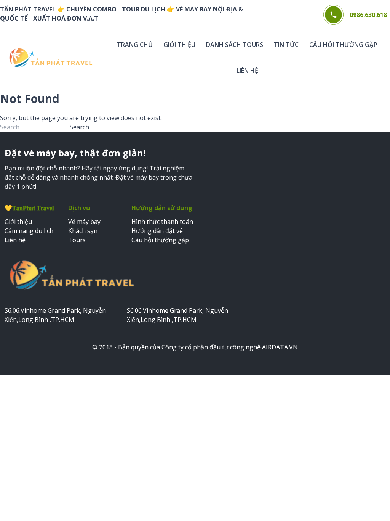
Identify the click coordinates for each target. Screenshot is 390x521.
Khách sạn (83, 231)
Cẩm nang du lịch (29, 231)
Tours (77, 240)
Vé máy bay (84, 221)
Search (79, 127)
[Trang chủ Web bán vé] (50, 58)
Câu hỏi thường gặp (343, 44)
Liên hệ (247, 70)
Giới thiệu (179, 44)
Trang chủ (135, 44)
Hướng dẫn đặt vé (157, 231)
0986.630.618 (368, 15)
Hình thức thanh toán (162, 221)
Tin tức (286, 44)
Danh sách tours (234, 44)
